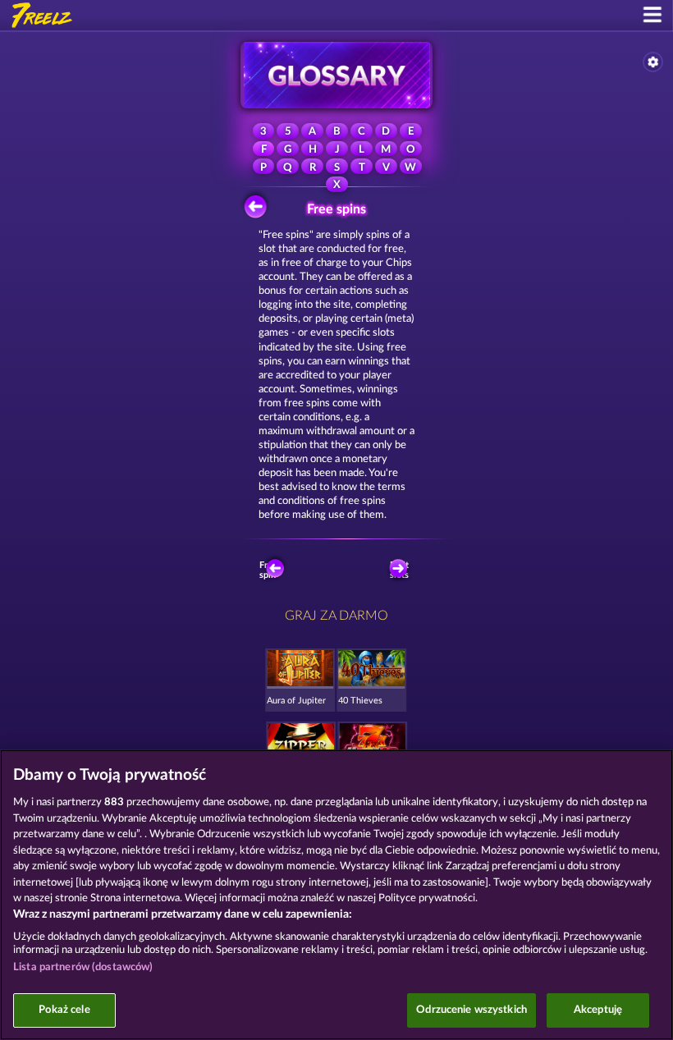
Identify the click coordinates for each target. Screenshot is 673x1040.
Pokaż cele (64, 1010)
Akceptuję (598, 1010)
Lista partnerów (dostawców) (83, 967)
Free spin (268, 570)
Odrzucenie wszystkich (471, 1010)
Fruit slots (399, 570)
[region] (336, 894)
